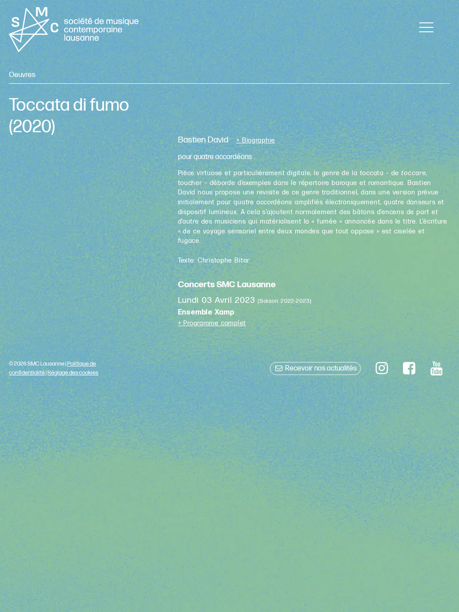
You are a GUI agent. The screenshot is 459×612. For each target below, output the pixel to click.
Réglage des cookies (73, 372)
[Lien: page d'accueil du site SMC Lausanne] (73, 29)
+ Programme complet (212, 323)
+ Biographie (255, 141)
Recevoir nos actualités (320, 368)
